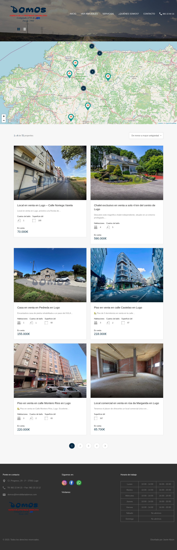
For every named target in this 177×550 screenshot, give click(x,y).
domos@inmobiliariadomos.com (22, 494)
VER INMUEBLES (89, 14)
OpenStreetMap (171, 123)
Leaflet (160, 123)
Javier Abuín (168, 539)
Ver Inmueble (50, 189)
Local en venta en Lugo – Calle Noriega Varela (45, 205)
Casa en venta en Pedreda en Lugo (38, 307)
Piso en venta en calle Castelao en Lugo (118, 307)
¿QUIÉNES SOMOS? (129, 14)
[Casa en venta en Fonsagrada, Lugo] (108, 77)
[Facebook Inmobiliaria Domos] (71, 485)
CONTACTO (149, 14)
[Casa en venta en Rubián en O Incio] (88, 106)
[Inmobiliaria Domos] (28, 23)
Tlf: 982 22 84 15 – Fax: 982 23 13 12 (24, 487)
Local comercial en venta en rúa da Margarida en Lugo (126, 403)
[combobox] (146, 135)
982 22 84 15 (168, 14)
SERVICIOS (108, 14)
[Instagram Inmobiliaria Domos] (64, 485)
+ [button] (4, 116)
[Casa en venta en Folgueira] (75, 64)
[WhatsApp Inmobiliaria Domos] (78, 485)
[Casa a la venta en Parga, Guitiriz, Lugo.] (69, 74)
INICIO (73, 14)
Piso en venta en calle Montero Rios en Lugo (44, 403)
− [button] (4, 120)
